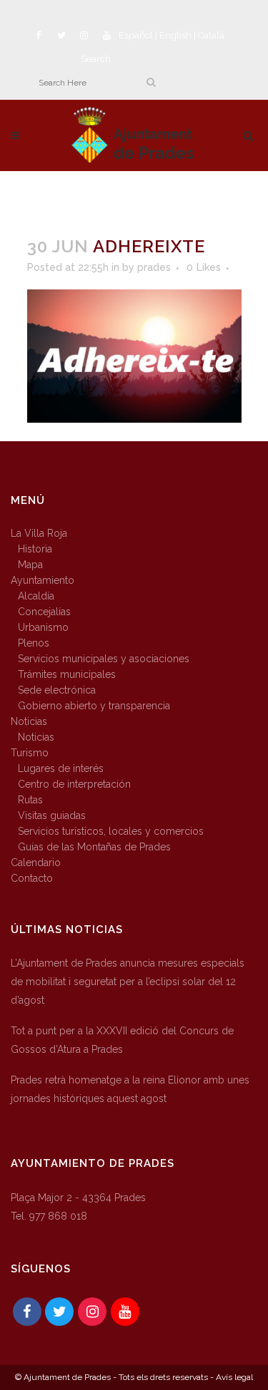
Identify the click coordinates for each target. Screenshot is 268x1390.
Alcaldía (36, 596)
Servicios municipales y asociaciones (103, 658)
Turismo (30, 752)
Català (211, 35)
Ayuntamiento (42, 580)
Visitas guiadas (52, 815)
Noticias (29, 721)
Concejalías (44, 611)
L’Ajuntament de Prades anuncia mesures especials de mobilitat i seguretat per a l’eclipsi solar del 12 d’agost (127, 981)
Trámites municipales (67, 674)
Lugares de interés (61, 768)
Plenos (33, 643)
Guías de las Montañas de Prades (94, 847)
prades (154, 267)
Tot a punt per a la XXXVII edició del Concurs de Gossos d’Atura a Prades (122, 1040)
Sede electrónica (57, 690)
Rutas (30, 799)
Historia (35, 549)
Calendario (36, 862)
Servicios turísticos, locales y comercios (111, 831)
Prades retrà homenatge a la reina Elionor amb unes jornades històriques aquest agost (130, 1089)
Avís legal (234, 1377)
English (175, 35)
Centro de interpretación (74, 784)
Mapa (30, 564)
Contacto (32, 878)
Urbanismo (43, 627)
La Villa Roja (39, 533)
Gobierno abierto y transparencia (94, 705)
